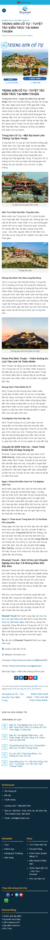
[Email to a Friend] (26, 678)
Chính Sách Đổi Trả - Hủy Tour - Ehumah (38, 871)
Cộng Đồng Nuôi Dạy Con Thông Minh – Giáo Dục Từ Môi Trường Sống (28, 746)
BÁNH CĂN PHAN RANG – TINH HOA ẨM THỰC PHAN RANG (37, 697)
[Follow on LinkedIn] (17, 895)
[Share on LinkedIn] (35, 678)
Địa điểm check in (21, 20)
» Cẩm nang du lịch (11, 922)
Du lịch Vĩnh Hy (13, 689)
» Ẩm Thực (7, 928)
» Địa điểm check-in (11, 925)
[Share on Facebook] (16, 678)
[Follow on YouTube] (21, 895)
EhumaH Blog (7, 20)
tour (39, 640)
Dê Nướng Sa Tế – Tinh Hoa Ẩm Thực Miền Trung (13, 697)
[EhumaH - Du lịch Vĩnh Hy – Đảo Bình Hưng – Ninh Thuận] (25, 10)
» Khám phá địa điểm (11, 916)
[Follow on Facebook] (8, 895)
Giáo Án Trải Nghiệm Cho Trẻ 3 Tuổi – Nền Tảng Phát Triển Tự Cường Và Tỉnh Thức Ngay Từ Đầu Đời (27, 727)
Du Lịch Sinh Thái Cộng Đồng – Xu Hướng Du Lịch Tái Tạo (25, 754)
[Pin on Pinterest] (30, 678)
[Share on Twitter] (21, 678)
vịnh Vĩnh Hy (36, 689)
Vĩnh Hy (5, 622)
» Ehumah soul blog (11, 919)
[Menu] (4, 11)
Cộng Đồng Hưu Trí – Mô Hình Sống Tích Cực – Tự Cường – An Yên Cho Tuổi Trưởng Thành (28, 763)
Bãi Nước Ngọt (17, 622)
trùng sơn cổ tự (25, 689)
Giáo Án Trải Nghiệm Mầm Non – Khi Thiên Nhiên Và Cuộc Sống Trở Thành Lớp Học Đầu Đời (27, 737)
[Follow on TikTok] (12, 895)
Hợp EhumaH (27, 35)
